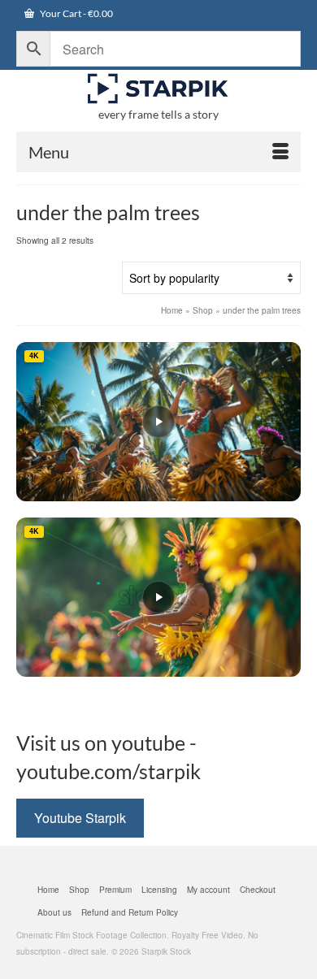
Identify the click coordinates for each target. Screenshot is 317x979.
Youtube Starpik (80, 817)
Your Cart (75, 13)
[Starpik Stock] (158, 88)
